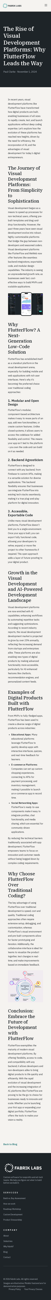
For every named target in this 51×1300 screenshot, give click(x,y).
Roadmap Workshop (12, 1209)
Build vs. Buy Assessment (14, 1198)
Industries (7, 1241)
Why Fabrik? (8, 1246)
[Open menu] (46, 5)
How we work (9, 1203)
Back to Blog (10, 1144)
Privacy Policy (15, 1289)
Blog (5, 1252)
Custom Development (13, 1214)
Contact (7, 1257)
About (6, 1235)
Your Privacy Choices (33, 1289)
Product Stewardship (12, 1220)
